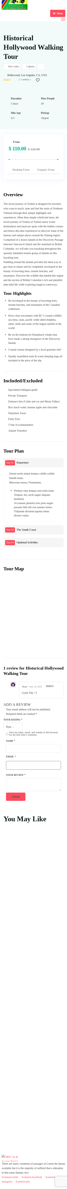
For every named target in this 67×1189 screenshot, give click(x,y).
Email (11, 756)
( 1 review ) (24, 79)
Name (10, 741)
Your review (15, 775)
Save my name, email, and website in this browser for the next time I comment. (33, 733)
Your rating (12, 719)
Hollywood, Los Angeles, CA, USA (27, 75)
